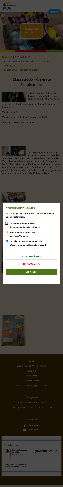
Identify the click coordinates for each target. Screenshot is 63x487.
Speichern (31, 272)
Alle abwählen (31, 264)
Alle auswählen (31, 257)
